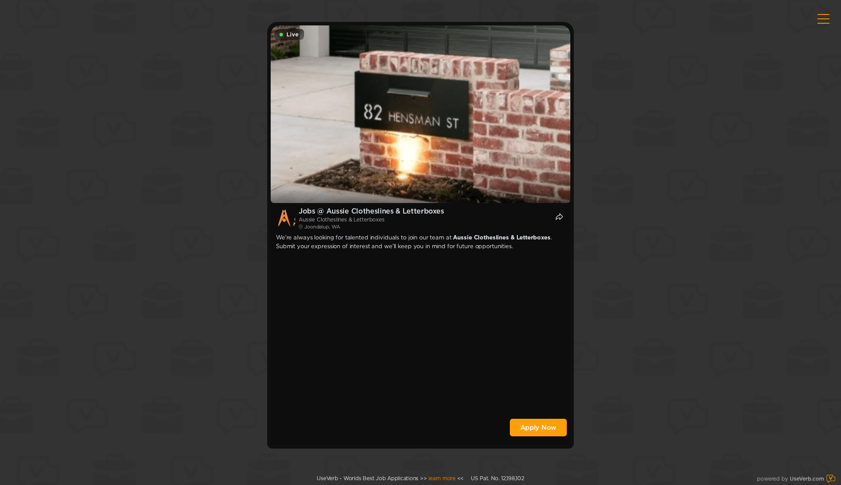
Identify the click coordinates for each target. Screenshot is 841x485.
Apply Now (538, 428)
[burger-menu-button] (823, 19)
